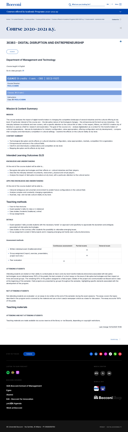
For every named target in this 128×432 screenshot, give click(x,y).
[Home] (13, 4)
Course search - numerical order (94, 19)
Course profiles (29, 19)
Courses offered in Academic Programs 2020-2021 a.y (68, 19)
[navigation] (64, 11)
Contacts (29, 354)
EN (108, 4)
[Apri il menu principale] (120, 4)
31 (23, 71)
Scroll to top (114, 339)
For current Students (18, 19)
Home (8, 19)
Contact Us (115, 19)
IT (112, 4)
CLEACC (12, 51)
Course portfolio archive (43, 19)
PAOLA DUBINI (13, 86)
